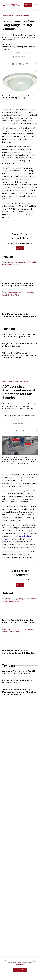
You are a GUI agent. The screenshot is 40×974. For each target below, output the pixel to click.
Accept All (20, 970)
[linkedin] (16, 64)
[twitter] (20, 64)
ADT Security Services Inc (24, 416)
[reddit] (23, 64)
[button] (3, 5)
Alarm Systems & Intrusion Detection (16, 16)
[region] (20, 965)
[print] (37, 64)
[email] (27, 64)
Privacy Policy (20, 964)
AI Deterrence (8, 552)
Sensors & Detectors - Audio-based (15, 381)
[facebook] (13, 64)
